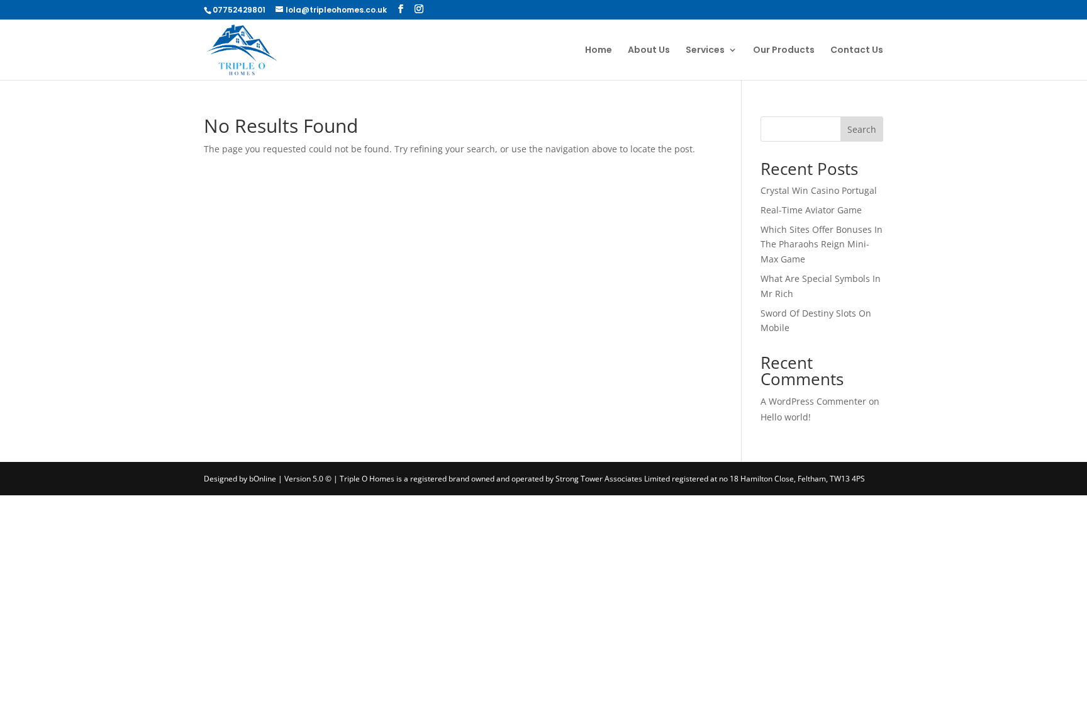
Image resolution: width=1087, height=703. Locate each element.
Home (598, 50)
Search (861, 129)
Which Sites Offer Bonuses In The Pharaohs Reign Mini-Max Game (822, 244)
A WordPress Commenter (813, 401)
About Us (649, 50)
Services (705, 50)
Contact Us (856, 50)
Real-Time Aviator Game (811, 210)
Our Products (784, 50)
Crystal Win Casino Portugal (819, 190)
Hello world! (786, 417)
